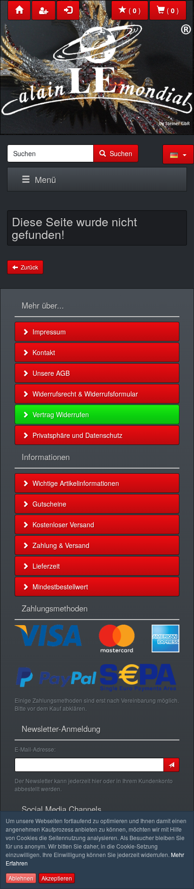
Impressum (47, 331)
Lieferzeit (44, 566)
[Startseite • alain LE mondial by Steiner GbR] (97, 65)
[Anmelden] (171, 765)
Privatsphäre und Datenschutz (75, 435)
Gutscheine (47, 503)
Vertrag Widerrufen (59, 414)
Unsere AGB (49, 373)
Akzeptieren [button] (56, 878)
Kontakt (42, 352)
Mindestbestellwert (58, 586)
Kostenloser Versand (61, 524)
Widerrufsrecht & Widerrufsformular (83, 393)
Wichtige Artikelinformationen (74, 483)
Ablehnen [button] (20, 878)
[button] (178, 154)
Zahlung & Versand (59, 545)
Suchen (119, 153)
